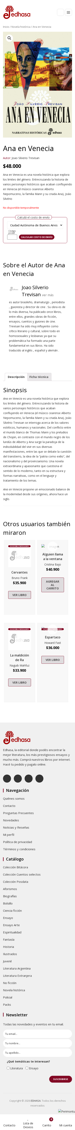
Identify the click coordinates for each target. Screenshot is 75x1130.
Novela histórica (20, 27)
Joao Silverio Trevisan (25, 158)
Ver (20, 556)
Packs (7, 1004)
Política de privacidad (17, 842)
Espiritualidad (12, 932)
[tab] (16, 377)
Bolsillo (8, 903)
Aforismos (10, 889)
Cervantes (19, 572)
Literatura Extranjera (17, 976)
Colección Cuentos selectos (22, 874)
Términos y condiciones (19, 849)
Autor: (7, 158)
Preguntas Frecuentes (18, 813)
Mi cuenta (65, 1125)
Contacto (9, 806)
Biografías (10, 896)
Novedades (11, 820)
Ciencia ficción (12, 910)
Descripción (16, 377)
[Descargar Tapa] (64, 37)
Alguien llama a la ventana (52, 556)
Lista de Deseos (28, 1125)
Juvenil (7, 961)
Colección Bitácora (15, 867)
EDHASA (36, 1100)
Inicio (6, 27)
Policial (7, 997)
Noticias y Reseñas (16, 827)
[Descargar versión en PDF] (70, 37)
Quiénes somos (14, 798)
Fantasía (8, 939)
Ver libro (19, 595)
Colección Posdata (15, 882)
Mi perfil (8, 835)
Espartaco (52, 637)
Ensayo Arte (11, 925)
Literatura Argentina (17, 968)
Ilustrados (10, 954)
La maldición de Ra (19, 657)
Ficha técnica (38, 377)
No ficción (9, 983)
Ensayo (8, 918)
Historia (8, 947)
